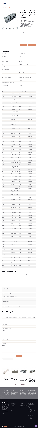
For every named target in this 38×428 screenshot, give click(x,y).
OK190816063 (30, 217)
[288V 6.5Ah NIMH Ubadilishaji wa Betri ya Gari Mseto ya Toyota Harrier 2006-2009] (6, 371)
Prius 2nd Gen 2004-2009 (14, 171)
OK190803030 (30, 244)
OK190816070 (30, 260)
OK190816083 (30, 160)
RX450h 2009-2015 (13, 212)
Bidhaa (21, 404)
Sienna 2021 (12, 184)
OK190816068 (30, 257)
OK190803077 (30, 109)
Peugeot (3, 246)
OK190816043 (30, 138)
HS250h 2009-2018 (13, 217)
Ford (2, 236)
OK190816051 (30, 149)
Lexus (3, 204)
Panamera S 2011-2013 (14, 252)
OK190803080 (30, 111)
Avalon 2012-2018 (13, 138)
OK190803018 (30, 207)
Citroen (3, 244)
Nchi (2, 341)
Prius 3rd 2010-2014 (13, 96)
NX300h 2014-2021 (13, 209)
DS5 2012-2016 (13, 244)
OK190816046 (30, 141)
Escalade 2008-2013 (13, 239)
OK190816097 (30, 173)
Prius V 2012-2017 (13, 181)
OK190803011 (30, 96)
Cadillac (3, 239)
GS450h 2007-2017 (13, 228)
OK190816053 (30, 152)
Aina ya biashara (4, 319)
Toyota (3, 93)
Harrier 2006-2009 (13, 154)
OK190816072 (30, 157)
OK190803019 (30, 209)
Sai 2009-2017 (13, 152)
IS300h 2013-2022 (13, 207)
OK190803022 (30, 212)
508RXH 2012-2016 (13, 249)
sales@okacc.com (32, 404)
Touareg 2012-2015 (13, 254)
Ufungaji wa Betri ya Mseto (23, 405)
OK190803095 (30, 249)
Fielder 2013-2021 (13, 160)
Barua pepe (3, 326)
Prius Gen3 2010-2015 (14, 176)
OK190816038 (30, 130)
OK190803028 (30, 246)
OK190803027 (30, 254)
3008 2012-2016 (13, 246)
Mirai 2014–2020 (13, 144)
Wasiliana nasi (26, 3)
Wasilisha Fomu (19, 356)
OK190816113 (29, 184)
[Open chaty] (36, 426)
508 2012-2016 (13, 247)
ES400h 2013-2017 (13, 220)
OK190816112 (30, 233)
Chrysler (3, 262)
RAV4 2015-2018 (13, 136)
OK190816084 (30, 162)
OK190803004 (30, 93)
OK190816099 (30, 176)
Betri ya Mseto (11, 3)
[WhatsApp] (6, 426)
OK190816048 (30, 144)
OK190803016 (30, 204)
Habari (20, 409)
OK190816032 (30, 121)
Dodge (3, 260)
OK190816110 (30, 239)
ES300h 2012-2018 (13, 204)
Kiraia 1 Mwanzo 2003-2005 (14, 188)
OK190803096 (30, 255)
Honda (3, 186)
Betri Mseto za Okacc (21, 426)
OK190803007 (30, 197)
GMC (2, 257)
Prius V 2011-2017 (13, 106)
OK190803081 (30, 252)
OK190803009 (30, 201)
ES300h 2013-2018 (13, 225)
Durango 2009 (13, 260)
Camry (8, 384)
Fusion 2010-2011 (13, 236)
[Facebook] (2, 426)
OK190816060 (30, 215)
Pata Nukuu (31, 3)
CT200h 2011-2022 (13, 223)
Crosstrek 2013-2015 (14, 265)
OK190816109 (30, 231)
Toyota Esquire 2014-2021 (14, 162)
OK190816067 (30, 241)
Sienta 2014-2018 (13, 130)
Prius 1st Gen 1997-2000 (14, 93)
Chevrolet (3, 241)
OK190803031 (30, 265)
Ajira (20, 410)
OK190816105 (30, 225)
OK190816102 (30, 181)
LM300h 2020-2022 (13, 233)
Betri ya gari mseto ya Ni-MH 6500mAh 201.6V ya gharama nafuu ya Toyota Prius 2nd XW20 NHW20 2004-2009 (23, 378)
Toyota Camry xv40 (19, 384)
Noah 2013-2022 (13, 149)
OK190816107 (30, 228)
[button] (19, 288)
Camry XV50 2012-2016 (14, 179)
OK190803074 (30, 106)
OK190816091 (30, 169)
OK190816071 (30, 262)
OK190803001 (30, 186)
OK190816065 (30, 220)
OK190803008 (30, 199)
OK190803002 (30, 188)
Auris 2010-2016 (13, 128)
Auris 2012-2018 (13, 109)
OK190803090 (30, 119)
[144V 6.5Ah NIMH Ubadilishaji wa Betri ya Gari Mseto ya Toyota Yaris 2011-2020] (15, 371)
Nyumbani (6, 3)
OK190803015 (30, 102)
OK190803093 (30, 236)
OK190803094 (30, 238)
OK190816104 (30, 223)
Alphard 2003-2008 (13, 173)
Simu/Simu (3, 330)
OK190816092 (30, 171)
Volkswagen (4, 254)
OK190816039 (30, 131)
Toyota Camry (5, 384)
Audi (3, 255)
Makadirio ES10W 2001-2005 (15, 157)
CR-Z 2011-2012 (13, 199)
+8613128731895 (32, 407)
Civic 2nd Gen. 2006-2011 (14, 201)
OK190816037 (30, 128)
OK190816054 (30, 154)
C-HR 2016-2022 (13, 119)
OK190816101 (30, 179)
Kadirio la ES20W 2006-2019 (15, 121)
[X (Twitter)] (4, 426)
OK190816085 (30, 164)
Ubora (20, 408)
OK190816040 (30, 133)
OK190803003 (30, 190)
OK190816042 (30, 136)
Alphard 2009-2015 (13, 131)
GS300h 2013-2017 (13, 215)
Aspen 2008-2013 (13, 262)
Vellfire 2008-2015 (13, 133)
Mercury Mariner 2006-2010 (15, 238)
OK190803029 (30, 247)
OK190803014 (30, 100)
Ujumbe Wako (3, 345)
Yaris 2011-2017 (13, 146)
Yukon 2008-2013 (13, 257)
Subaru (3, 265)
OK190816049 (30, 146)
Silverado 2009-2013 (14, 241)
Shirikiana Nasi (21, 3)
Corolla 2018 (12, 141)
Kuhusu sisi (16, 3)
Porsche (3, 252)
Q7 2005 (12, 255)
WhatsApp (3, 334)
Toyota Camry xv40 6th (13, 384)
